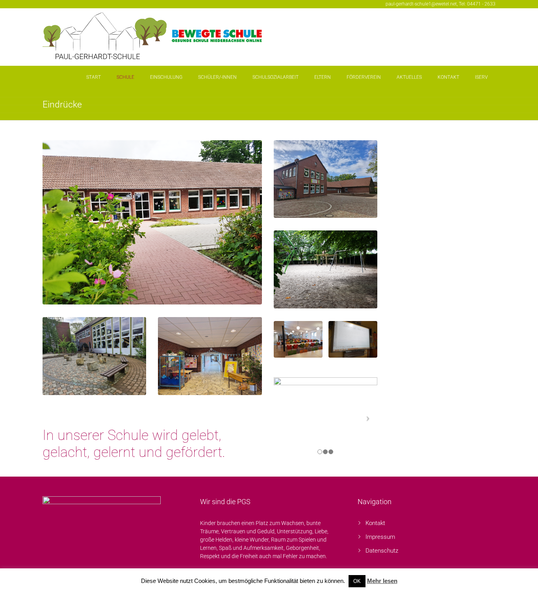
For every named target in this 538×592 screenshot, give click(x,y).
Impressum (380, 536)
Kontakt (448, 77)
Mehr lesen (382, 580)
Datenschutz (381, 550)
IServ (481, 77)
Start (93, 77)
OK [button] (357, 581)
